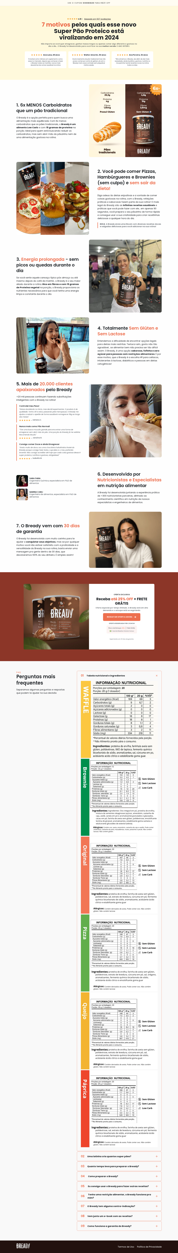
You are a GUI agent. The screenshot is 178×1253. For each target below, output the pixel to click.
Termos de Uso (126, 1246)
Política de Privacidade (149, 1246)
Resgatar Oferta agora (119, 617)
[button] (119, 675)
